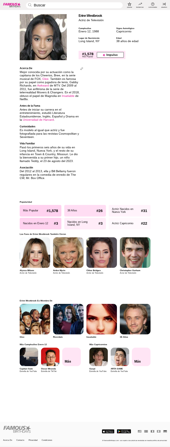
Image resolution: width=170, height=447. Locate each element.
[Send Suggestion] (82, 69)
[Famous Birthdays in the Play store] (124, 431)
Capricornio (123, 31)
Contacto (20, 440)
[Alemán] (165, 431)
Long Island (86, 41)
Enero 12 (85, 31)
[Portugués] (146, 431)
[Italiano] (158, 431)
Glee (45, 78)
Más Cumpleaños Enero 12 (33, 344)
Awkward (43, 85)
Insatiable (68, 95)
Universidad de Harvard (38, 119)
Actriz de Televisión (91, 20)
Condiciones (47, 440)
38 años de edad (127, 41)
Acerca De (7, 440)
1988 (95, 31)
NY (98, 41)
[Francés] (152, 431)
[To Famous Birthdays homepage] (12, 5)
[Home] (43, 429)
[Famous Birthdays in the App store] (108, 431)
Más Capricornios (98, 344)
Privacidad (33, 440)
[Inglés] (139, 431)
